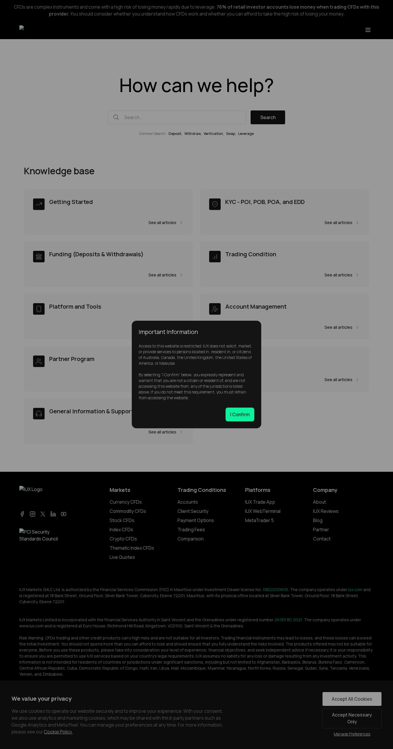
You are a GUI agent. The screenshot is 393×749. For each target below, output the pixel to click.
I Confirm (240, 414)
